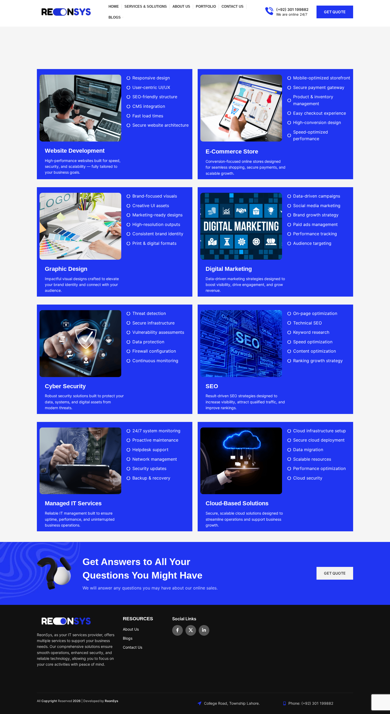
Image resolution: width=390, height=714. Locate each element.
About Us (131, 629)
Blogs (127, 638)
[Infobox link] (287, 12)
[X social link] (190, 630)
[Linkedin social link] (204, 630)
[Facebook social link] (177, 630)
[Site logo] (66, 11)
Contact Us (132, 647)
